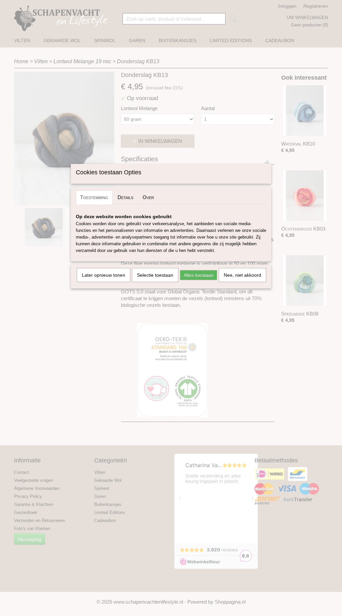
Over (148, 197)
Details (125, 197)
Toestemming (94, 197)
